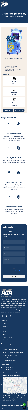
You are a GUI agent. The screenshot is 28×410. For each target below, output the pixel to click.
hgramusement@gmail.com (11, 373)
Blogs (4, 331)
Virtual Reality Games (9, 360)
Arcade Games (7, 347)
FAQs (4, 334)
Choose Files (18, 270)
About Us (5, 326)
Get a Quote (18, 110)
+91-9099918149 (8, 367)
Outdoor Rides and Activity (11, 355)
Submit (14, 276)
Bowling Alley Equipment (10, 349)
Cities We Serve (7, 337)
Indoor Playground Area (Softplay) (13, 352)
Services (5, 329)
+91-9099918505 (8, 370)
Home (4, 323)
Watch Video (7, 110)
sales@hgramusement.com (11, 375)
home (6, 16)
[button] (25, 4)
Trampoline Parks (8, 358)
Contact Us (6, 340)
